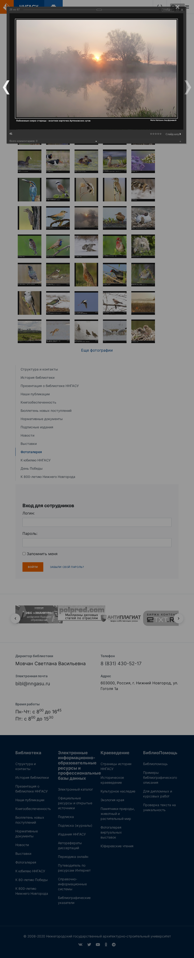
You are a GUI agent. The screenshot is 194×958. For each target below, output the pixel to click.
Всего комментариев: (23, 141)
